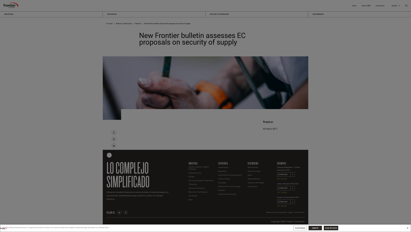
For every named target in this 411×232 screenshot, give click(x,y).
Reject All (315, 228)
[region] (205, 228)
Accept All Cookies (331, 228)
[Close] (407, 228)
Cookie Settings (300, 228)
